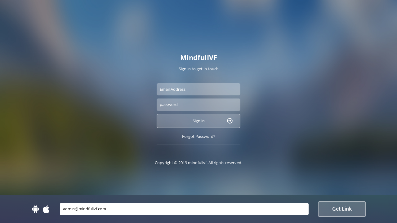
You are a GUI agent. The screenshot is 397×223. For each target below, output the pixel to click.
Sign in (199, 121)
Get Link (342, 208)
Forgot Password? (198, 136)
